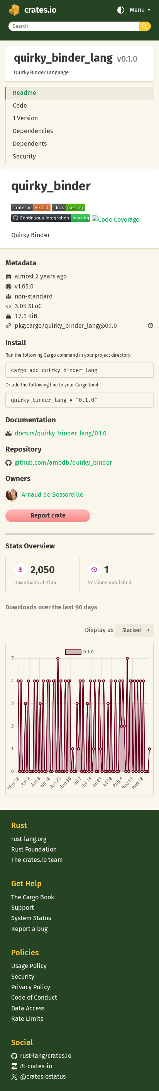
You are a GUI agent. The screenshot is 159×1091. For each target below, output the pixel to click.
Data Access (27, 1008)
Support (22, 907)
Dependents (30, 143)
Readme (24, 92)
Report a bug (29, 928)
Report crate (48, 515)
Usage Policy (29, 966)
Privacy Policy (30, 987)
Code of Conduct (34, 997)
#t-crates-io (31, 1066)
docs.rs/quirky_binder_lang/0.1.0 (61, 433)
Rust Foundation (34, 849)
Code (20, 105)
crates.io (40, 10)
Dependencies (33, 131)
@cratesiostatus (38, 1076)
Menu (137, 10)
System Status (31, 918)
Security (24, 156)
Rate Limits (27, 1018)
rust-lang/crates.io (41, 1055)
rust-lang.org (28, 839)
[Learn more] (150, 326)
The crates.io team (37, 859)
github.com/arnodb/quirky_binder (63, 462)
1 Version (25, 118)
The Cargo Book (32, 897)
